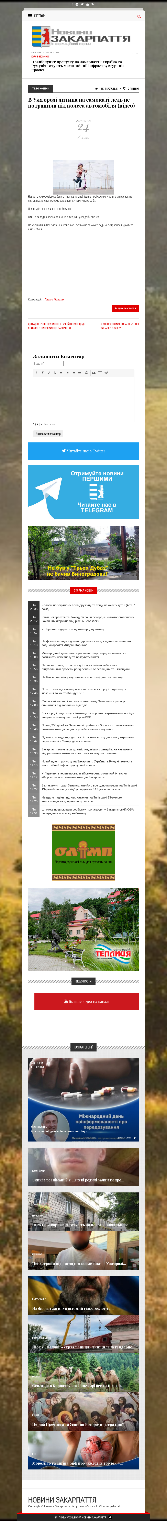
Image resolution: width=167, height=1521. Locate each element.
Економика (37, 1216)
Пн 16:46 (33, 727)
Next (137, 54)
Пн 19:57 (33, 631)
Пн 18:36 (33, 679)
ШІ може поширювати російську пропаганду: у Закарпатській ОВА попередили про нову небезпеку (88, 811)
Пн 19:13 (33, 643)
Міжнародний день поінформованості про (59, 1131)
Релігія (35, 1415)
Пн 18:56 (33, 667)
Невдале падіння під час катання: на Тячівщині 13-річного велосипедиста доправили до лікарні (82, 799)
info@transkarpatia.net (107, 1506)
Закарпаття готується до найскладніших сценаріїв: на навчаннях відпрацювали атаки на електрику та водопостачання (87, 751)
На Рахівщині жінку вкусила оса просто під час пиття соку (82, 677)
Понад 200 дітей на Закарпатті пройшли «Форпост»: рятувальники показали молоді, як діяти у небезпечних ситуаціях (88, 727)
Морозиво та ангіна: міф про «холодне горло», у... (77, 1463)
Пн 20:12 (33, 619)
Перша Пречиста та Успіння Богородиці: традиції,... (79, 1424)
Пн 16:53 (33, 715)
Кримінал (37, 1254)
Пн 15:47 (33, 739)
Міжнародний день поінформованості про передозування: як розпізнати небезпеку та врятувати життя (84, 655)
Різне (34, 1454)
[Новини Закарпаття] (83, 36)
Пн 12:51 (33, 811)
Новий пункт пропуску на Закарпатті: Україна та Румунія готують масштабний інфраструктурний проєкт (77, 66)
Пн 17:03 (33, 703)
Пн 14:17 (33, 775)
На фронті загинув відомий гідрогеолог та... (73, 1308)
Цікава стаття (127, 308)
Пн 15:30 (33, 751)
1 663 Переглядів (108, 88)
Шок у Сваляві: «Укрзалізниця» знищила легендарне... (83, 1347)
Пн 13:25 (33, 799)
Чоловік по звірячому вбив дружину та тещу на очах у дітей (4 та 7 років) (88, 607)
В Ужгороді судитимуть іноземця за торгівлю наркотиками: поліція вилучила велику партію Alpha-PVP (88, 715)
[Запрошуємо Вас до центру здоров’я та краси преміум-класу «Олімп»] (83, 852)
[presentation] (36, 373)
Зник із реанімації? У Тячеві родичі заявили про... (78, 1180)
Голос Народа (38, 1171)
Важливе (36, 1377)
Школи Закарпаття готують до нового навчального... (81, 1224)
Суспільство (39, 1126)
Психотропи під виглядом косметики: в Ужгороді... (79, 1263)
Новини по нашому (41, 1338)
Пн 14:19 (33, 763)
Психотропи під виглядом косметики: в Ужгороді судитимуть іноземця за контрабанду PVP (84, 691)
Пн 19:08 (33, 655)
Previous (133, 54)
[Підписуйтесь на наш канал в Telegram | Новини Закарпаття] (83, 492)
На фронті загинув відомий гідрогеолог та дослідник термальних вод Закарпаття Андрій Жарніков (86, 643)
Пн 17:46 (33, 691)
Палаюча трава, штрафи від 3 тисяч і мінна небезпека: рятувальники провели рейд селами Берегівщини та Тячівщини (86, 667)
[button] (36, 372)
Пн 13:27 (33, 787)
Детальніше (124, 1137)
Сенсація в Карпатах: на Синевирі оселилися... (75, 1385)
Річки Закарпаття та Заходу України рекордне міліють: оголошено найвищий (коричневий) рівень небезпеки (88, 619)
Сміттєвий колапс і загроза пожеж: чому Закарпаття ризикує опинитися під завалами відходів (84, 703)
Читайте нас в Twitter (85, 451)
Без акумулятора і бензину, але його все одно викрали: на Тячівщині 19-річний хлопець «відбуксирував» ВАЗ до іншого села (89, 787)
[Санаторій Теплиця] (83, 929)
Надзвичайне (39, 1299)
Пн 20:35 (33, 607)
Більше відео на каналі (88, 1001)
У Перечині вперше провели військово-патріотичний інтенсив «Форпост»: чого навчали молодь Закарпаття (84, 775)
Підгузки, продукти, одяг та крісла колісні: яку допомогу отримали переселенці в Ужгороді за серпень (88, 739)
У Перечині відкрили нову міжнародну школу (73, 629)
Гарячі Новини (54, 299)
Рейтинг (133, 88)
